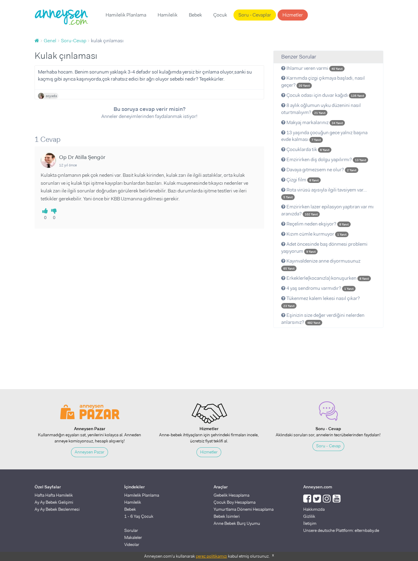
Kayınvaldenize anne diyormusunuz (321, 264)
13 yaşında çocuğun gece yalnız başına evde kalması (324, 136)
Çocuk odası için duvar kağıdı (325, 95)
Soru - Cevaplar (254, 15)
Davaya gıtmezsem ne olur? (321, 169)
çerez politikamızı (211, 556)
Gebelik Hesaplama (231, 495)
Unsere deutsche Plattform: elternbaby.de (341, 530)
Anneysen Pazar (89, 452)
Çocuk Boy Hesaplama (235, 502)
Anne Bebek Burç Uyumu (237, 523)
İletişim (309, 523)
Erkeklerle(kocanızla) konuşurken (327, 278)
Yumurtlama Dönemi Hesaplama (244, 509)
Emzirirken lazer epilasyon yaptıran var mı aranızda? (327, 210)
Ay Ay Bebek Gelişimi (54, 502)
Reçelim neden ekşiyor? (317, 224)
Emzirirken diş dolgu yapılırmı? (326, 159)
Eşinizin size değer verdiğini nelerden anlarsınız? (322, 318)
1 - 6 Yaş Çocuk (138, 516)
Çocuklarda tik (307, 149)
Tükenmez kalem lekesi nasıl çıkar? (321, 301)
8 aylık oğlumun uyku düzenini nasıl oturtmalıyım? (321, 109)
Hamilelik (167, 15)
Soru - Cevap (328, 446)
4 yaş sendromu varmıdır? (319, 288)
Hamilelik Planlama (126, 15)
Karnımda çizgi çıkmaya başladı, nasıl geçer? (323, 81)
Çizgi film (302, 179)
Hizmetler (292, 15)
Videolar (131, 544)
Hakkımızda (314, 509)
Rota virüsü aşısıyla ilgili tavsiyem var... (325, 193)
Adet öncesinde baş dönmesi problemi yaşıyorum (324, 247)
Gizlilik (309, 516)
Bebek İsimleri (227, 516)
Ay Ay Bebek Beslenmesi (57, 509)
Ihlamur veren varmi (314, 68)
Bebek (195, 15)
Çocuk (220, 15)
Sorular (131, 530)
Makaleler (133, 537)
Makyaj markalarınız (314, 122)
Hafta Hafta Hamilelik (54, 495)
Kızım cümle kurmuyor (316, 234)
